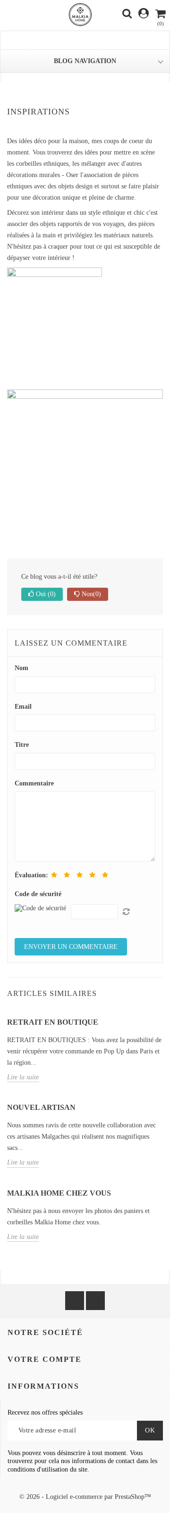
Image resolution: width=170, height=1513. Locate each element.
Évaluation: (31, 875)
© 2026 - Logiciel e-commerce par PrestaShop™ (85, 1496)
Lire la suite (23, 1077)
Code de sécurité (38, 894)
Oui (45, 594)
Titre (22, 744)
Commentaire (34, 783)
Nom (21, 668)
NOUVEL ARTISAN (41, 1107)
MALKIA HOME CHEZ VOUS (59, 1193)
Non (90, 594)
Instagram (95, 1300)
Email (23, 706)
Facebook (74, 1300)
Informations (43, 1386)
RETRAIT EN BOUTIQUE (52, 1022)
